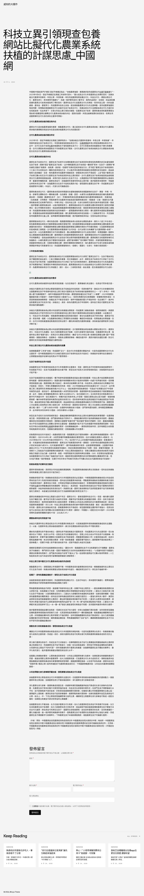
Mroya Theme (15, 892)
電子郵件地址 (78, 785)
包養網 (50, 426)
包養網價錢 (84, 143)
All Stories (132, 836)
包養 (51, 146)
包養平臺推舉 (104, 92)
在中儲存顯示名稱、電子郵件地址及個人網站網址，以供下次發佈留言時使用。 (62, 806)
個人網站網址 (34, 796)
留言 (31, 758)
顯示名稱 (33, 785)
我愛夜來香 (9, 847)
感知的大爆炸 (10, 4)
